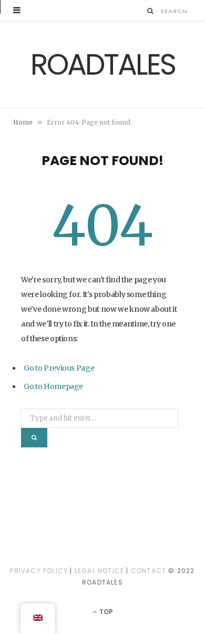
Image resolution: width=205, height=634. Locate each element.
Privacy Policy (39, 570)
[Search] (150, 10)
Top (105, 611)
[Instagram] (102, 535)
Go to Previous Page (59, 368)
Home (23, 122)
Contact (148, 570)
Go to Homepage (53, 386)
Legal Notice (99, 570)
